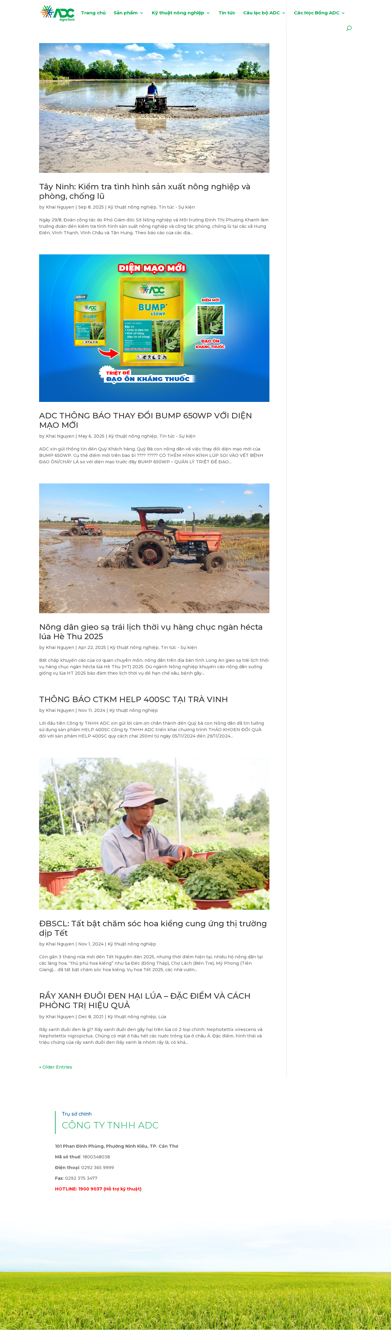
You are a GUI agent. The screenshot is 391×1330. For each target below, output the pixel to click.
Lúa (162, 1016)
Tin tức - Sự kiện (177, 207)
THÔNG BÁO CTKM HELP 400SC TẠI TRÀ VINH (133, 699)
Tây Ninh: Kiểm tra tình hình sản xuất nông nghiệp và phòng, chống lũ (144, 191)
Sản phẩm (126, 13)
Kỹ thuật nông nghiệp (178, 13)
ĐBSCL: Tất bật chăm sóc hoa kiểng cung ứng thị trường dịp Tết (153, 928)
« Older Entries (55, 1067)
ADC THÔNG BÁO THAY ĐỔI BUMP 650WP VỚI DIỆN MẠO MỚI (145, 420)
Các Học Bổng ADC (316, 13)
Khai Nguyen (60, 207)
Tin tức (226, 13)
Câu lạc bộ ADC (261, 13)
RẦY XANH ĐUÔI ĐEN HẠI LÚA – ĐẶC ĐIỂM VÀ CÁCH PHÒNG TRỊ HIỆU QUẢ (144, 1000)
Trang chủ (93, 13)
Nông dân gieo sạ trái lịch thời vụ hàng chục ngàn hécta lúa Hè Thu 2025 (151, 631)
